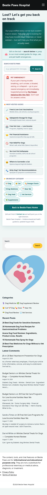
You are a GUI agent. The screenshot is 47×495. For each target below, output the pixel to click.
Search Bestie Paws (12, 64)
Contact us (20, 214)
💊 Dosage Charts (32, 183)
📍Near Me (26, 308)
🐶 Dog (8, 183)
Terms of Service (9, 475)
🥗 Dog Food (10, 194)
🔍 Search (36, 69)
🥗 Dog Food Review (10, 313)
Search (7, 241)
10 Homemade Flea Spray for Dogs (17, 340)
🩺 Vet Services (25, 194)
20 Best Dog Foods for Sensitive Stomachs (21, 322)
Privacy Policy (8, 472)
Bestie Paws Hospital (16, 5)
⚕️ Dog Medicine (9, 303)
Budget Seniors (9, 373)
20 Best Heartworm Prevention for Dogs (24, 355)
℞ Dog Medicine (12, 189)
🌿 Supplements (12, 200)
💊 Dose (18, 308)
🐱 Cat (18, 183)
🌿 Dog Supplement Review (28, 303)
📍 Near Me (26, 189)
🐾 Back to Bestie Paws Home (23, 207)
